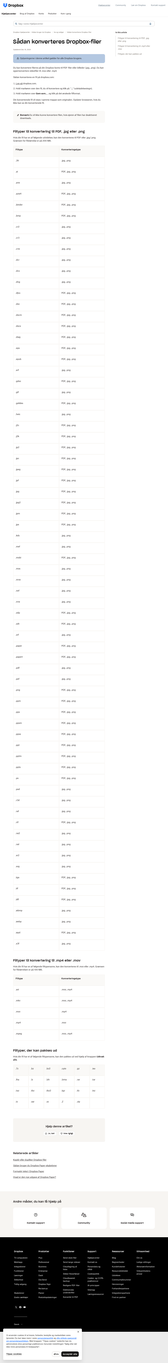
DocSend (42, 1280)
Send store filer (70, 1258)
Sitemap (91, 1290)
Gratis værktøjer (21, 1297)
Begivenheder (118, 1262)
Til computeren (21, 1258)
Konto (41, 13)
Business (42, 1266)
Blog (114, 1258)
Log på (19, 83)
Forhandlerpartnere (120, 1288)
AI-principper (93, 1285)
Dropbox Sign (44, 1284)
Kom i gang (66, 13)
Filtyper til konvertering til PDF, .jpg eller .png (133, 39)
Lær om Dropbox (138, 5)
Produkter (52, 13)
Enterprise (43, 1271)
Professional (43, 1262)
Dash (40, 1275)
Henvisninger (118, 1284)
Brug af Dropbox (27, 13)
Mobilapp (18, 1262)
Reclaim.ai (43, 1288)
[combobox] (84, 23)
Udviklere (116, 1275)
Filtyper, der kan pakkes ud (130, 54)
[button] (16, 23)
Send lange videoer (71, 1262)
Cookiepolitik (93, 1274)
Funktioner (19, 1271)
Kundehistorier (118, 1266)
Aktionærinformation (145, 1266)
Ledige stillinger (143, 1262)
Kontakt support (158, 5)
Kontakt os (92, 1262)
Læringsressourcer (96, 1294)
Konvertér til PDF (70, 1297)
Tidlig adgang (20, 1284)
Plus (40, 1258)
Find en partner (119, 1297)
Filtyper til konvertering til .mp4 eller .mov (134, 47)
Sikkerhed (18, 1280)
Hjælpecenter (104, 5)
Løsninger (18, 1275)
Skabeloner (19, 1293)
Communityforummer (121, 1280)
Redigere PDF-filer (71, 1285)
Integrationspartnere (121, 1293)
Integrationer (19, 1266)
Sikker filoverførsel (71, 1274)
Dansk (16, 1324)
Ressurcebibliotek (120, 1271)
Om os (139, 1258)
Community (121, 5)
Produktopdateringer (47, 1297)
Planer (41, 1293)
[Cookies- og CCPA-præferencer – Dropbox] (42, 1344)
